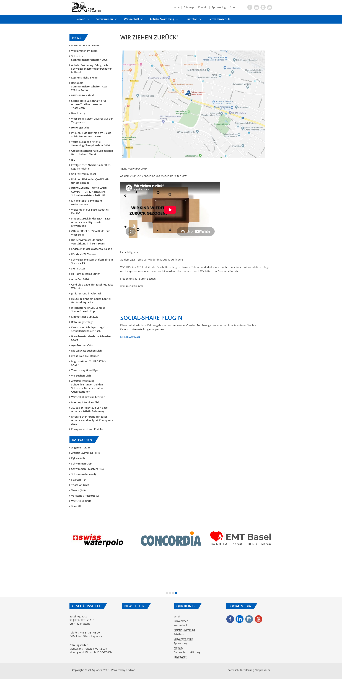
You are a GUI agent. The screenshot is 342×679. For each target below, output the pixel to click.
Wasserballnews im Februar (88, 397)
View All (76, 506)
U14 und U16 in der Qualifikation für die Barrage (91, 181)
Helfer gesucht (80, 127)
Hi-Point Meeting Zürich (85, 274)
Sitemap (189, 7)
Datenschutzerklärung (187, 652)
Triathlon (191, 19)
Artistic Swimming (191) (85, 453)
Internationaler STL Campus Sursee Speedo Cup (88, 309)
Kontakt (202, 7)
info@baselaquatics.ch (91, 636)
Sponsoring (180, 643)
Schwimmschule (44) (83, 474)
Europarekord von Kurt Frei (88, 429)
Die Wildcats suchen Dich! (86, 350)
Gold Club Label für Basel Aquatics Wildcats (92, 286)
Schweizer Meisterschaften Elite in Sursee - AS (92, 261)
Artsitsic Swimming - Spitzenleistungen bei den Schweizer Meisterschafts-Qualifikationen (87, 386)
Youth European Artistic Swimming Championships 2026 (90, 143)
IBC (73, 159)
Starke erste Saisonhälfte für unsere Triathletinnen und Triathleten (88, 104)
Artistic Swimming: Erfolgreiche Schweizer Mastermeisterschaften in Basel (91, 68)
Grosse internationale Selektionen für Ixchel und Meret (92, 152)
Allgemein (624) (80, 447)
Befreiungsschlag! (82, 322)
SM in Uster (78, 268)
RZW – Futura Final (82, 95)
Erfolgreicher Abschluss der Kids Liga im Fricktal (90, 166)
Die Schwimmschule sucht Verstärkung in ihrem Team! (88, 241)
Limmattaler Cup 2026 (84, 316)
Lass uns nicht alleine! (84, 77)
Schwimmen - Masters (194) (87, 469)
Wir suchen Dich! (81, 375)
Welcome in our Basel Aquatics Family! (90, 211)
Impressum (180, 656)
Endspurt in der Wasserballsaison (91, 249)
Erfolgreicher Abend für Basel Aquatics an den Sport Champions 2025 (92, 420)
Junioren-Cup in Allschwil (86, 293)
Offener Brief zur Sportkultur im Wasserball (90, 232)
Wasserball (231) (81, 501)
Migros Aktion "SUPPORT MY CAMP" (88, 363)
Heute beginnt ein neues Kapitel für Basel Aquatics (91, 300)
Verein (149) (78, 490)
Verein (81, 19)
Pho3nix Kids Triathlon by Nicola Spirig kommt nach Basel (91, 134)
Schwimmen (104, 19)
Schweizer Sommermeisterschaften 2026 (89, 57)
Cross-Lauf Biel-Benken (85, 356)
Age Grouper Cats (82, 345)
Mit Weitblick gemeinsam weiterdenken (86, 202)
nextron (130, 670)
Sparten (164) (79, 479)
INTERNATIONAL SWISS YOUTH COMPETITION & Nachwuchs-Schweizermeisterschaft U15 (89, 191)
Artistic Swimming (162, 19)
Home (176, 7)
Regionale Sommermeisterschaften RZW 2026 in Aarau (89, 86)
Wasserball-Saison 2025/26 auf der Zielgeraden (92, 120)
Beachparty (78, 113)
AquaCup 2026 (80, 279)
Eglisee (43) (78, 458)
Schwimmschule (219, 19)
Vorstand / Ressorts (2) (85, 495)
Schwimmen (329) (81, 463)
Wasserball (131, 19)
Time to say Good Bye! (85, 370)
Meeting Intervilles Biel (85, 402)
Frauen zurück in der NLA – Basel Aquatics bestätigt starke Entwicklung (91, 222)
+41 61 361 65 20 (90, 632)
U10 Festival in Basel (83, 174)
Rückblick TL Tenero (83, 254)
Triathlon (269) (80, 485)
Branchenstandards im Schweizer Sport (91, 338)
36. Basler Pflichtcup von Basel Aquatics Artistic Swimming (89, 409)
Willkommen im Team (84, 50)
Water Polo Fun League (85, 45)
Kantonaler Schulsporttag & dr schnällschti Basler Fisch (89, 329)
